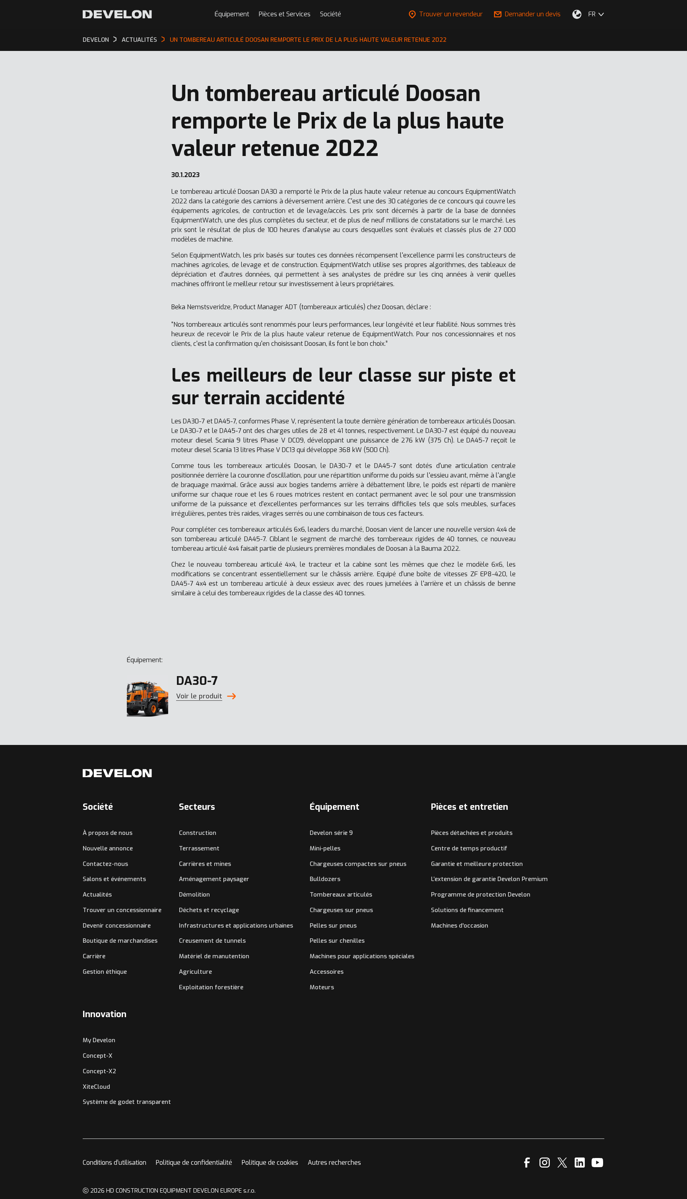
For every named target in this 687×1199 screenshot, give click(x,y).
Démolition (194, 895)
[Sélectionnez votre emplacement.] (577, 14)
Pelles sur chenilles (337, 941)
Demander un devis (533, 14)
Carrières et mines (205, 864)
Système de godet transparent (127, 1102)
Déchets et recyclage (209, 910)
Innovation (104, 1014)
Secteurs (197, 807)
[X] (562, 1163)
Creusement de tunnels (212, 941)
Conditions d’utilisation (114, 1162)
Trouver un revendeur (451, 14)
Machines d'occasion (459, 926)
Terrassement (199, 848)
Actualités (97, 895)
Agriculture (195, 972)
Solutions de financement (467, 910)
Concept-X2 (99, 1071)
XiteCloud (96, 1087)
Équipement (232, 14)
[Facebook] (527, 1163)
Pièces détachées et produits (471, 833)
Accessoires (327, 972)
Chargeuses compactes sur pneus (358, 864)
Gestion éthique (105, 972)
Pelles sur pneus (333, 926)
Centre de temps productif (469, 848)
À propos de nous (107, 833)
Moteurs (322, 987)
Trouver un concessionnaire (122, 910)
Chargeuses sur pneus (341, 910)
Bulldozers (325, 879)
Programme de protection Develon (480, 895)
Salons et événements (114, 879)
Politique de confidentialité (194, 1162)
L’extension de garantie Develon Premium (489, 879)
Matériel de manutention (214, 956)
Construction (197, 833)
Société (330, 14)
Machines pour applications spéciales (362, 956)
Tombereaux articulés (341, 895)
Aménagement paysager (214, 879)
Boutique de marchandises (120, 941)
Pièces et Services (285, 14)
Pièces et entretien (469, 807)
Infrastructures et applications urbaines (236, 926)
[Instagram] (545, 1163)
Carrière (94, 956)
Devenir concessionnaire (117, 926)
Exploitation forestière (211, 987)
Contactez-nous (105, 864)
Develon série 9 (331, 833)
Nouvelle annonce (108, 848)
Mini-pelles (325, 848)
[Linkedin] (580, 1163)
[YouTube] (597, 1163)
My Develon (99, 1040)
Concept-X (98, 1056)
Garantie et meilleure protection (477, 864)
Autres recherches (334, 1162)
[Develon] (117, 14)
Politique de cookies (270, 1162)
